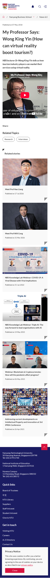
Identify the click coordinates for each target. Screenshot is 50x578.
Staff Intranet (8, 508)
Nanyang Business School (20, 17)
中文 (5, 495)
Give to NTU (8, 517)
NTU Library (8, 499)
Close (14, 570)
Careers (6, 535)
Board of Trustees (10, 490)
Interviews (23, 139)
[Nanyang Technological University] (17, 6)
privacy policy (27, 565)
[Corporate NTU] (4, 17)
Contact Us (8, 544)
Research (9, 139)
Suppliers (7, 504)
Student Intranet (10, 513)
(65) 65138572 (12, 476)
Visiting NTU (8, 531)
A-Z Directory (9, 540)
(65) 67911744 (12, 458)
